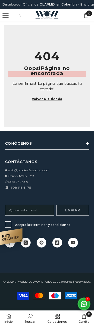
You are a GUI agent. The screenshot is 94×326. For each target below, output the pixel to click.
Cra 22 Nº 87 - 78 (21, 176)
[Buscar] (20, 15)
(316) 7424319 (18, 182)
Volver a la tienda (47, 99)
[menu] (6, 15)
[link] (30, 318)
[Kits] (11, 236)
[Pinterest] (41, 243)
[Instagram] (26, 243)
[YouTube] (73, 243)
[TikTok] (57, 243)
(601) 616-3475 (20, 187)
